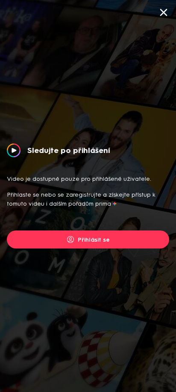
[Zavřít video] (164, 12)
